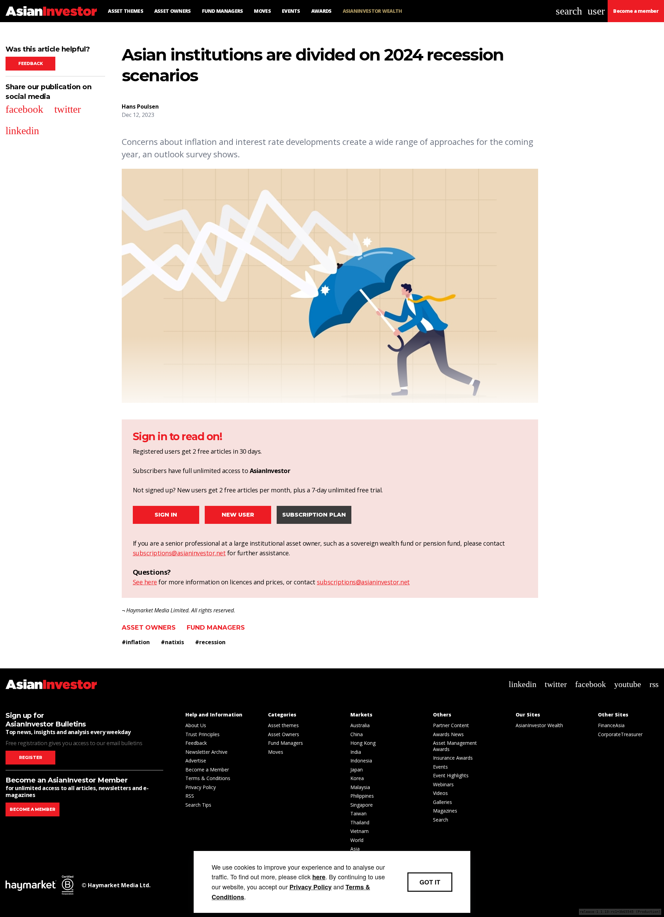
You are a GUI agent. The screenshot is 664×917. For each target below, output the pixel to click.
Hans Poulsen (140, 106)
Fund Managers (216, 627)
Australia (360, 725)
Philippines (362, 796)
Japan (356, 769)
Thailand (359, 822)
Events (440, 766)
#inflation (136, 642)
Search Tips (198, 805)
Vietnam (359, 831)
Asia (355, 848)
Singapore (361, 805)
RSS (189, 796)
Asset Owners (149, 627)
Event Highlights (451, 775)
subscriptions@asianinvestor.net (179, 553)
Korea (357, 778)
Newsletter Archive (206, 752)
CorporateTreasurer (620, 734)
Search (440, 819)
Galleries (442, 802)
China (356, 734)
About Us (195, 725)
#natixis (172, 642)
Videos (440, 793)
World (356, 840)
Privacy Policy (200, 787)
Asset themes (283, 725)
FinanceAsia (611, 725)
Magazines (445, 810)
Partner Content (451, 725)
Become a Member (207, 769)
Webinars (443, 784)
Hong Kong (363, 743)
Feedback (30, 63)
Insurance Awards (453, 757)
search (569, 11)
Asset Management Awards (455, 746)
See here (145, 582)
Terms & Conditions (207, 778)
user (596, 11)
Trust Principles (202, 734)
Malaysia (360, 787)
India (355, 752)
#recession (210, 642)
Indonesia (361, 760)
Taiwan (358, 813)
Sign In (166, 514)
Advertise (195, 760)
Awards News (448, 734)
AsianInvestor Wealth (539, 725)
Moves (275, 752)
